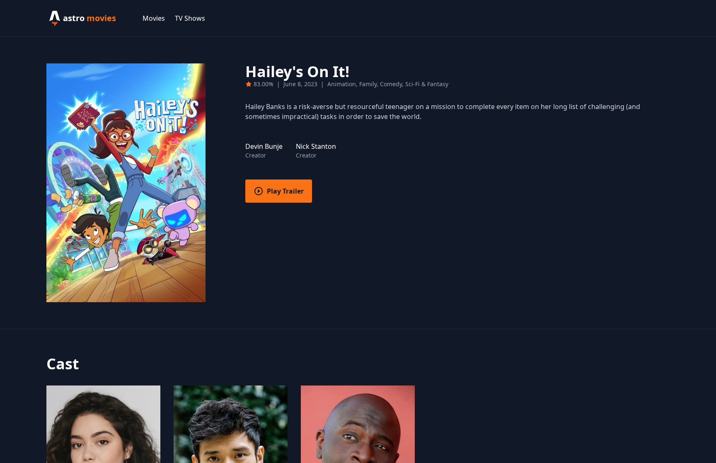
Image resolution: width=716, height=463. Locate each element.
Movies (154, 18)
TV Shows (190, 18)
